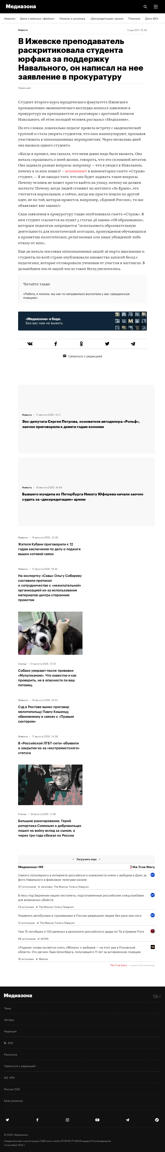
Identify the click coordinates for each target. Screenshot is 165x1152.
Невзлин (9, 18)
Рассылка (10, 1054)
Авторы (9, 1019)
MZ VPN (9, 1077)
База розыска (13, 1100)
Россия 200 (12, 1089)
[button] (156, 7)
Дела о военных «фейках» (37, 18)
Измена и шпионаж (72, 18)
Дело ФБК (152, 18)
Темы (7, 1008)
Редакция (10, 1031)
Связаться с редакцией (85, 355)
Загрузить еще (86, 859)
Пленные (134, 18)
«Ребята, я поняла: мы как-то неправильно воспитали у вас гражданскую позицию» (76, 296)
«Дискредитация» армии (106, 18)
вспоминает (76, 171)
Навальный (24, 87)
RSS (9, 1042)
